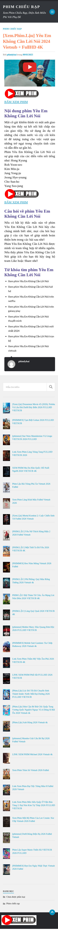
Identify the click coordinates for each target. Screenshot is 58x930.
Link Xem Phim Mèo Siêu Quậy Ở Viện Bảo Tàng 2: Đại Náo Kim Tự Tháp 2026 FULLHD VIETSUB (33, 805)
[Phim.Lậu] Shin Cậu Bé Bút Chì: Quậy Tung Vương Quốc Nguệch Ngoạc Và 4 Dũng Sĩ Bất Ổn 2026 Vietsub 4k (33, 709)
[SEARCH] (51, 387)
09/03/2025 (28, 54)
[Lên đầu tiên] (52, 912)
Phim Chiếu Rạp (21, 7)
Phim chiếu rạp (12, 29)
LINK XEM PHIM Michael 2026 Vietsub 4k (32, 754)
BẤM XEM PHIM (16, 102)
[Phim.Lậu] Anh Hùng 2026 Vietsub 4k (30, 722)
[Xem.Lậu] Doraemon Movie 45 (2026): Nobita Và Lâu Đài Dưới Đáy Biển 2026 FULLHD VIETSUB (33, 407)
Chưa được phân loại (15, 897)
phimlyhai (11, 54)
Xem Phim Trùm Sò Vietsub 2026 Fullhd (30, 770)
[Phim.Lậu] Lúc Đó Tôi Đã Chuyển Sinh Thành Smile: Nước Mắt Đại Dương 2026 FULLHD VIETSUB (31, 693)
